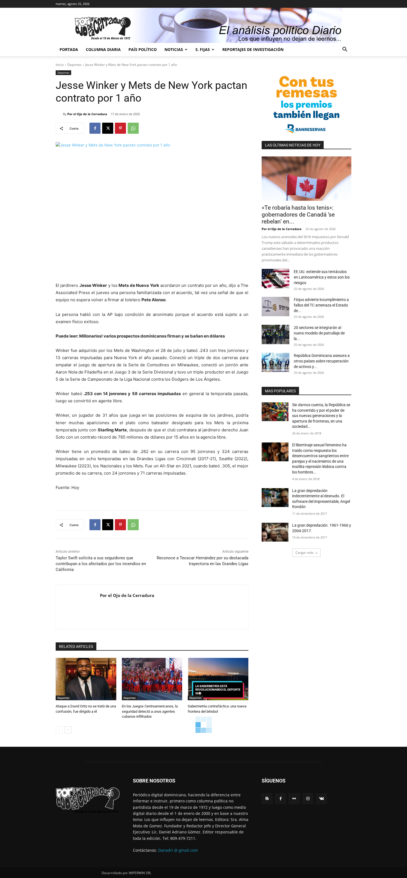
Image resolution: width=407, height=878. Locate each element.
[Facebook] (95, 128)
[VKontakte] (321, 798)
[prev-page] (59, 729)
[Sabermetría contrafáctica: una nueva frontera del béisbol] (218, 679)
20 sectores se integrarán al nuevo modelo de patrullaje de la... (319, 333)
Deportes (74, 64)
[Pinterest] (120, 128)
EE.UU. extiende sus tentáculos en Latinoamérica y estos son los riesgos (322, 277)
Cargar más (304, 552)
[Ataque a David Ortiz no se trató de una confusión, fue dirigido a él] (86, 679)
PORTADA (69, 49)
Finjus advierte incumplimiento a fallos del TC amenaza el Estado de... (321, 305)
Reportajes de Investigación (253, 49)
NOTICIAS (173, 49)
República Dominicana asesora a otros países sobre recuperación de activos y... (322, 361)
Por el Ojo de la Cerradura (87, 114)
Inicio (60, 64)
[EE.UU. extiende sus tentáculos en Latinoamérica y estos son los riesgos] (275, 278)
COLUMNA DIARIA (103, 49)
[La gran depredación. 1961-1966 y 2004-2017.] (275, 532)
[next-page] (68, 729)
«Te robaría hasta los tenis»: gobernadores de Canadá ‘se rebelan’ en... (298, 214)
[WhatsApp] (133, 128)
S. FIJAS (202, 49)
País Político (142, 49)
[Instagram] (308, 798)
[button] (344, 50)
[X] (107, 128)
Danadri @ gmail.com (178, 850)
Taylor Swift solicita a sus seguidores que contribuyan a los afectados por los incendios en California (101, 563)
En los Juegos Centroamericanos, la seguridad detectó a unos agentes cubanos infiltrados (150, 711)
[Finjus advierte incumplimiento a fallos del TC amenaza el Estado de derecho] (275, 306)
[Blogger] (267, 798)
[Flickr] (294, 798)
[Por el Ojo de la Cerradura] (59, 114)
